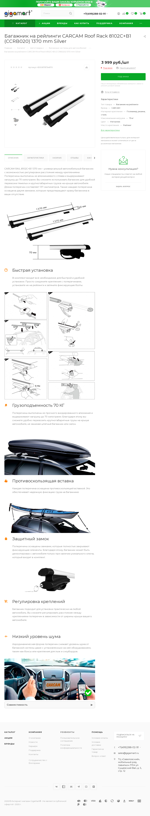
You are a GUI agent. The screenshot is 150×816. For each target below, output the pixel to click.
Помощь (97, 732)
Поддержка (34, 750)
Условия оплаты (100, 738)
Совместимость (17, 704)
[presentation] (15, 84)
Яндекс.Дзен (94, 787)
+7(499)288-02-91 (94, 13)
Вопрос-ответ (99, 756)
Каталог (9, 732)
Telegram (79, 787)
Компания (35, 732)
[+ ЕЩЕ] (141, 23)
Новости (33, 742)
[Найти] (70, 13)
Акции (8, 738)
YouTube (86, 787)
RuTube (71, 787)
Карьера (33, 746)
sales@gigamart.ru (128, 753)
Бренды (9, 744)
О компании (35, 738)
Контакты (33, 754)
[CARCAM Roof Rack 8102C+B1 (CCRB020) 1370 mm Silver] (55, 106)
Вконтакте (56, 787)
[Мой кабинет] (118, 14)
